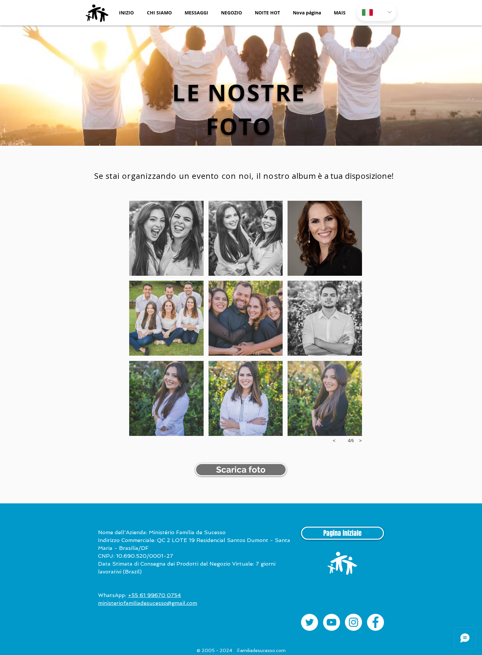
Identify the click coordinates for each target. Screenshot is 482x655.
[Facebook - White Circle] (375, 622)
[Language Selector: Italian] (376, 12)
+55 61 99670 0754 (154, 595)
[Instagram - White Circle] (353, 622)
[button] (159, 13)
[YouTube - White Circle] (331, 622)
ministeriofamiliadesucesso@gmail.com (147, 603)
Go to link (141, 286)
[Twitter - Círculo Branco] (309, 622)
